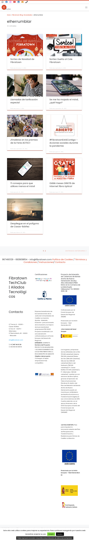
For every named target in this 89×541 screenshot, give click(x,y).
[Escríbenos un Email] (22, 2)
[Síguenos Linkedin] (19, 2)
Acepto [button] (51, 534)
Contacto (60, 262)
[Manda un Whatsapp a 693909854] (3, 2)
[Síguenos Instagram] (10, 2)
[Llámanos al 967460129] (26, 2)
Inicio (9, 15)
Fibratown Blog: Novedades (22, 15)
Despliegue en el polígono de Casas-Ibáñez (24, 225)
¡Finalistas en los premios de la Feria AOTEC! (24, 141)
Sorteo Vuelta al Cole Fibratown (60, 61)
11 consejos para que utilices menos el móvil (22, 185)
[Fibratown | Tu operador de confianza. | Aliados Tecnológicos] (6, 7)
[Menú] (86, 7)
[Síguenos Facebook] (6, 2)
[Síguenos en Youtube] (14, 2)
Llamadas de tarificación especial (24, 101)
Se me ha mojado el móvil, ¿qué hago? (63, 101)
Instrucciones (46, 262)
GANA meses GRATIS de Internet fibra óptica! (62, 185)
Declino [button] (60, 534)
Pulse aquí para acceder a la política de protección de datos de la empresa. (44, 538)
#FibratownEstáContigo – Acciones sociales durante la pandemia (63, 142)
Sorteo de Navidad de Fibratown (22, 61)
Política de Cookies (62, 259)
